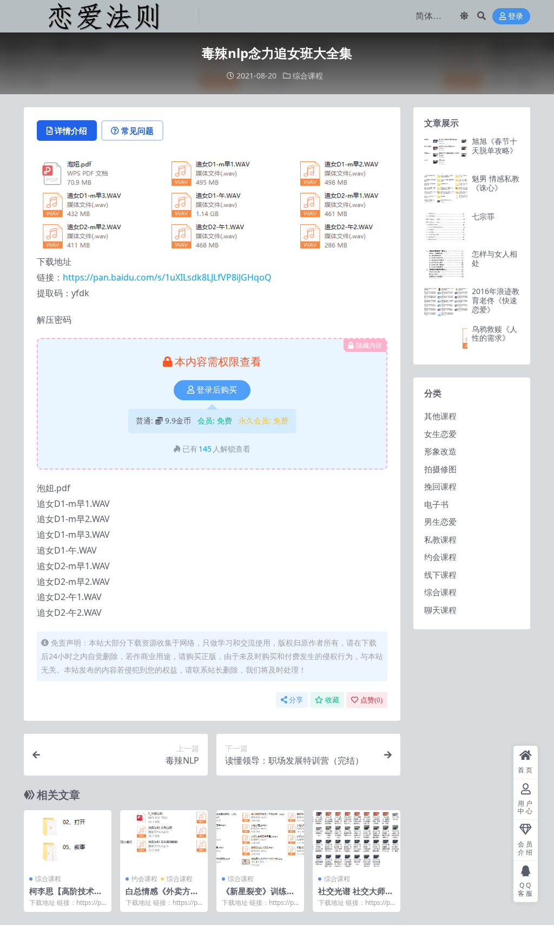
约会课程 (144, 878)
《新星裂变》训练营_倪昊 (260, 895)
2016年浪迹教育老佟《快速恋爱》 (495, 300)
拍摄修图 (440, 469)
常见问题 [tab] (137, 130)
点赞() (371, 700)
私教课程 (440, 539)
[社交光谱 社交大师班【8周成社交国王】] (356, 839)
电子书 (436, 504)
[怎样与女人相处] (445, 264)
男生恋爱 (440, 521)
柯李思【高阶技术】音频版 (65, 895)
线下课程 (440, 574)
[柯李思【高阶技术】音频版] (67, 839)
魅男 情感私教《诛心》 (495, 183)
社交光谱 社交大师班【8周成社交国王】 (355, 895)
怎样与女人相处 (494, 258)
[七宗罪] (445, 226)
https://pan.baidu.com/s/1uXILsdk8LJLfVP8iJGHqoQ (167, 277)
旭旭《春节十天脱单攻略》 (494, 145)
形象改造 (440, 451)
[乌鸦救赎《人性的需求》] (445, 339)
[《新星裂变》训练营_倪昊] (260, 839)
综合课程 (308, 75)
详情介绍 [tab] (71, 130)
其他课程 (440, 416)
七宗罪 (483, 216)
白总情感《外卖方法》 (158, 895)
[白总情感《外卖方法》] (164, 839)
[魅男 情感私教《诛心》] (445, 188)
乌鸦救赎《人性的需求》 (494, 333)
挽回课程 (440, 486)
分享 (296, 700)
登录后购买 (216, 390)
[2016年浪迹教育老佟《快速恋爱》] (445, 301)
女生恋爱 (440, 433)
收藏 (332, 700)
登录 (515, 16)
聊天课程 (440, 609)
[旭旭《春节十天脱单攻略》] (445, 151)
